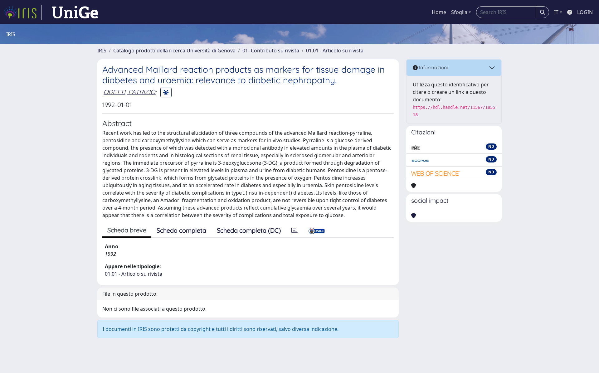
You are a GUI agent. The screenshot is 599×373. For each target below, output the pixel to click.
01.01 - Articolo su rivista (334, 50)
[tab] (294, 230)
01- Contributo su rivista (270, 50)
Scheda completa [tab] (181, 230)
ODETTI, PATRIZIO (129, 92)
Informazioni (433, 67)
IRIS (101, 50)
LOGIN (585, 12)
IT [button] (556, 12)
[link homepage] (23, 12)
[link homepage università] (75, 12)
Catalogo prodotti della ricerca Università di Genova (174, 50)
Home (439, 12)
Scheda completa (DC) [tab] (249, 230)
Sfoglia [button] (459, 12)
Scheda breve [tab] (126, 230)
